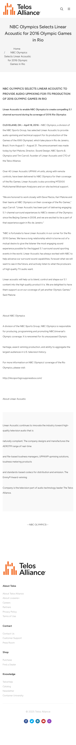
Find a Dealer (9, 664)
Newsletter (8, 691)
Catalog (7, 686)
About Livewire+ (11, 598)
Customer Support (12, 638)
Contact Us (8, 633)
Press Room (9, 642)
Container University (13, 695)
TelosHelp (8, 681)
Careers (6, 602)
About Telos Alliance (13, 593)
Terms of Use (9, 616)
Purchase (7, 660)
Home (16, 48)
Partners (7, 607)
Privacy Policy (10, 611)
